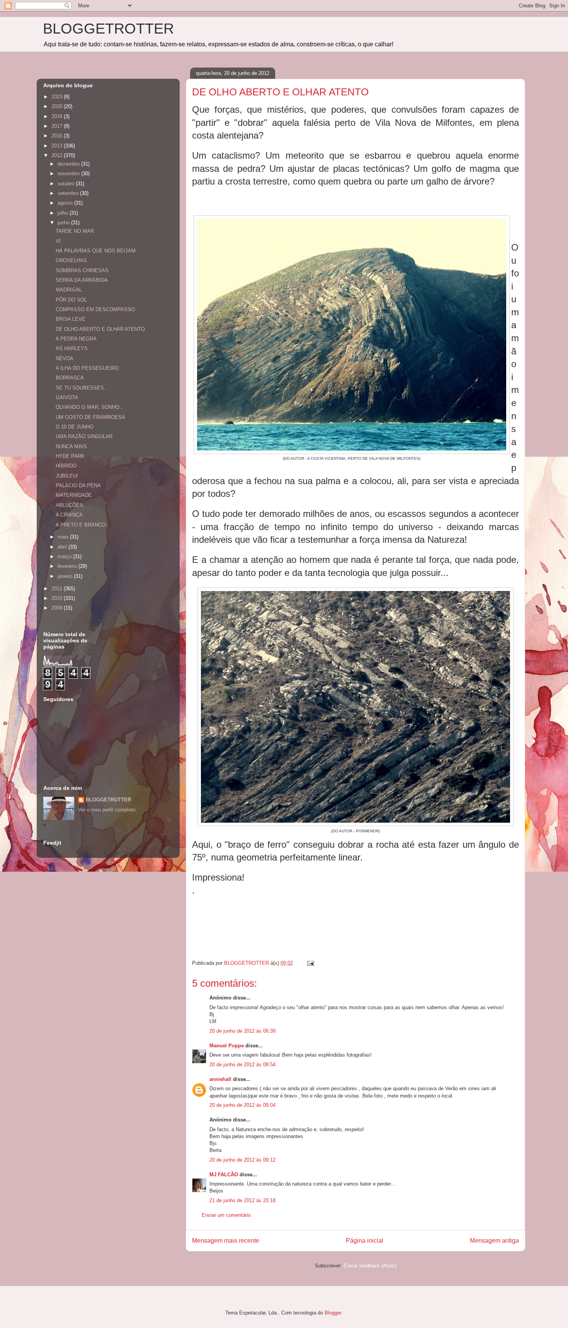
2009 (57, 608)
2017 (57, 126)
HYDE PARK (70, 456)
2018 (57, 116)
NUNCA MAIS (71, 446)
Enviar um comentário (226, 1215)
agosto (66, 203)
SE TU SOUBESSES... (82, 388)
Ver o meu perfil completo (106, 810)
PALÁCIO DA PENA (78, 485)
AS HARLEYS (72, 348)
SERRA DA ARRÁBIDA (82, 280)
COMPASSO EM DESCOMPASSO (95, 309)
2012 (57, 155)
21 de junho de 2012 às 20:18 (242, 1200)
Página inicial (364, 1240)
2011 (57, 588)
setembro (69, 193)
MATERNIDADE (74, 495)
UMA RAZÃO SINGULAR (84, 436)
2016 (57, 136)
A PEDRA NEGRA (76, 339)
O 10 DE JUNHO (75, 427)
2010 (57, 598)
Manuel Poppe (226, 1046)
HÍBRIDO (66, 466)
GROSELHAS (71, 260)
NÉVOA (64, 358)
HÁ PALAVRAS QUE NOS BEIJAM (96, 251)
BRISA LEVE (70, 319)
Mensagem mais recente (225, 1240)
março (65, 556)
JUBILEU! (67, 476)
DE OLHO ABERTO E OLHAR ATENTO (100, 329)
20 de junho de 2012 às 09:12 (242, 1160)
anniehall (220, 1079)
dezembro (69, 164)
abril (63, 547)
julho (64, 213)
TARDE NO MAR (75, 231)
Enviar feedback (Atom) (370, 1266)
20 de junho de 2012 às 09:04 (242, 1105)
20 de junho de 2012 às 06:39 (242, 1031)
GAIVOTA (67, 397)
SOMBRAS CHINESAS (82, 270)
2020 (57, 106)
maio (64, 537)
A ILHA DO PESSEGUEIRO (87, 368)
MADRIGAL (69, 290)
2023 (57, 97)
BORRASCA (70, 378)
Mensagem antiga (494, 1240)
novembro (69, 173)
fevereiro (68, 566)
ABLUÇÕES (69, 505)
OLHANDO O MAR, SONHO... (90, 407)
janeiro (66, 576)
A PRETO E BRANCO (80, 525)
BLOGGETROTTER (108, 28)
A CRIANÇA (69, 515)
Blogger (333, 1313)
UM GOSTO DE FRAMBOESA (90, 417)
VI (58, 241)
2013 (57, 146)
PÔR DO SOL (71, 300)
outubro (67, 183)
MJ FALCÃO (223, 1174)
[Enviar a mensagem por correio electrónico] (310, 963)
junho (64, 222)
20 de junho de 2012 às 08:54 (242, 1064)
